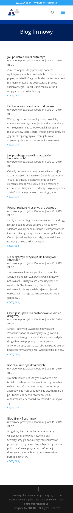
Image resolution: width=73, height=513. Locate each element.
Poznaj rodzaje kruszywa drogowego (31, 208)
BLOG (10, 64)
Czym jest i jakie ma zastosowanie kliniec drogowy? (34, 314)
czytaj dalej (13, 95)
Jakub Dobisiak (35, 60)
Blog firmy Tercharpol (21, 418)
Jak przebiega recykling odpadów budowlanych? (29, 156)
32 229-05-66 (48, 499)
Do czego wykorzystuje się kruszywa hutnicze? (31, 258)
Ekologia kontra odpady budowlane (30, 106)
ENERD (32, 508)
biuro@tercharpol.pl (36, 503)
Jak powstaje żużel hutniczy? (26, 57)
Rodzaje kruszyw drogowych (26, 365)
